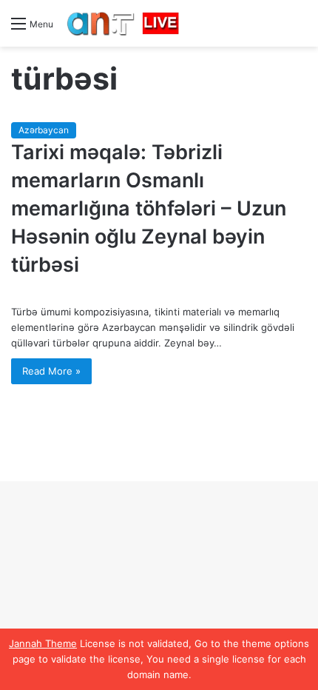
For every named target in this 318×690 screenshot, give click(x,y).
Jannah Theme (43, 643)
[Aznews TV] (123, 23)
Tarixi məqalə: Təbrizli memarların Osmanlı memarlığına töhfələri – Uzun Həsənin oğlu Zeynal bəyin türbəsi (148, 208)
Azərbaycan (43, 129)
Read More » (51, 371)
